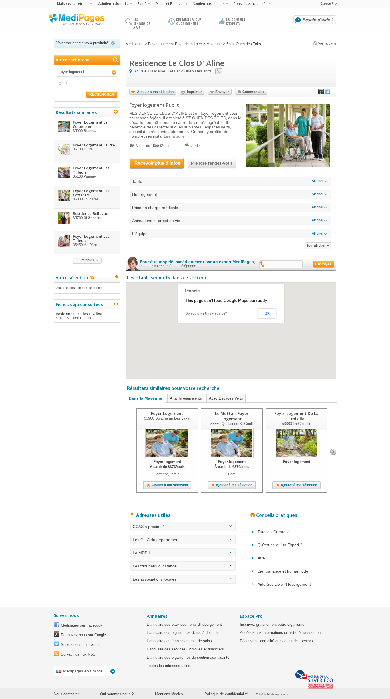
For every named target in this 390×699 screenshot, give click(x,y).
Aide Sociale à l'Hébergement (284, 584)
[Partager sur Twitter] (328, 93)
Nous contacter (66, 694)
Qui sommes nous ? (117, 694)
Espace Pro (328, 3)
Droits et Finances (169, 3)
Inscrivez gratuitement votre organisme (272, 624)
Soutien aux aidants (208, 3)
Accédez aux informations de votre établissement (281, 632)
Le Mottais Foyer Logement (231, 416)
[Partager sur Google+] (321, 93)
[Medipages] (76, 20)
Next (333, 452)
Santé (142, 3)
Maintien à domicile (113, 3)
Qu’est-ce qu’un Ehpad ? (280, 545)
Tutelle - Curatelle (274, 531)
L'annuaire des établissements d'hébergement (184, 624)
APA (261, 558)
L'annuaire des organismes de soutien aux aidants (188, 657)
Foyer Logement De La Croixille (296, 416)
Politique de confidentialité (226, 694)
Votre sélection (74, 277)
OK (267, 313)
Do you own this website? (206, 313)
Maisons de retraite (73, 3)
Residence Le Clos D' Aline (79, 315)
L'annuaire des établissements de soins (179, 641)
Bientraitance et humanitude (283, 571)
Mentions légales (169, 694)
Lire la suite (174, 136)
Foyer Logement (167, 413)
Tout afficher (316, 245)
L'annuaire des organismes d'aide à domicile (183, 632)
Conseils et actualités (250, 3)
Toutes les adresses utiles (168, 666)
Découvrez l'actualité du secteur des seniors (276, 641)
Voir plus (87, 260)
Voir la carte (326, 43)
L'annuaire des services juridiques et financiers (185, 649)
